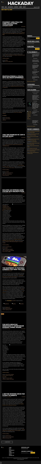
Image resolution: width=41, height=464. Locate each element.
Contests (16, 7)
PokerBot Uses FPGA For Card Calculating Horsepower (12, 23)
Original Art (11, 375)
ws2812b (9, 251)
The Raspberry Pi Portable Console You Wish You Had (13, 268)
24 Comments (23, 328)
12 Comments (23, 26)
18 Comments (35, 58)
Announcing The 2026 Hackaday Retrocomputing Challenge (35, 121)
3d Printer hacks (8, 435)
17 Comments (35, 124)
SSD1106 (12, 250)
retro (10, 309)
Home (2, 7)
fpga (9, 61)
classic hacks (8, 374)
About (24, 7)
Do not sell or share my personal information (22, 458)
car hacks (7, 171)
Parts (3, 376)
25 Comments (35, 79)
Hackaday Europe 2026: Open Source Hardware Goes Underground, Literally (35, 67)
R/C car (11, 172)
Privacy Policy (31, 457)
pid (5, 172)
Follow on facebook (28, 43)
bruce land (7, 61)
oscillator (7, 379)
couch (6, 118)
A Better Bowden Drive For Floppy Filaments (13, 394)
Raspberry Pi (8, 307)
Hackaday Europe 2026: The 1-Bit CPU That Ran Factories (35, 61)
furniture (8, 118)
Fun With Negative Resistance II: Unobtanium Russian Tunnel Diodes (13, 326)
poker (12, 61)
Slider (5, 376)
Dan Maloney (9, 396)
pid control (8, 172)
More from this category (31, 81)
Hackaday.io (10, 7)
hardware (7, 375)
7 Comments (23, 396)
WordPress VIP (22, 459)
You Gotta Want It (35, 92)
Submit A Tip (11, 452)
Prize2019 (11, 300)
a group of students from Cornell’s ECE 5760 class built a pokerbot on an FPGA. (13, 33)
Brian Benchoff (9, 270)
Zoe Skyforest (9, 26)
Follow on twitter (29, 43)
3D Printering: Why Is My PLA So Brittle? (35, 112)
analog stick (7, 249)
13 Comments (35, 93)
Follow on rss (32, 43)
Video (10, 451)
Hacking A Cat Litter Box (33, 148)
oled (10, 250)
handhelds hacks (8, 246)
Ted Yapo (8, 328)
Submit (20, 7)
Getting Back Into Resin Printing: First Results (35, 77)
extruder (9, 436)
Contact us (33, 43)
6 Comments (23, 192)
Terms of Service (35, 457)
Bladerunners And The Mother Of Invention (35, 72)
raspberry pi (7, 309)
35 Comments (23, 270)
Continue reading (6, 58)
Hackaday (21, 3)
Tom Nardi (8, 192)
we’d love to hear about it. (10, 167)
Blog (6, 7)
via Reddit (4, 115)
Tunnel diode (11, 379)
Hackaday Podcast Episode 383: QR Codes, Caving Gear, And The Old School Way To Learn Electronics (35, 97)
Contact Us (11, 455)
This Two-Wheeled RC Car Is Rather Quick (13, 135)
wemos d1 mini (4, 251)
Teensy (3, 175)
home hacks (8, 117)
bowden (6, 436)
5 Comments (35, 101)
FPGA (7, 60)
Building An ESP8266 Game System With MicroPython (13, 190)
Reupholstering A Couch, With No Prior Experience (13, 77)
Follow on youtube (30, 43)
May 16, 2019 (4, 26)
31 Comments (35, 74)
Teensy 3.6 (7, 175)
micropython (7, 250)
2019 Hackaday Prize (8, 308)
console (3, 309)
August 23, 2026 (37, 7)
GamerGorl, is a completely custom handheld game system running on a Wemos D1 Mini (6, 208)
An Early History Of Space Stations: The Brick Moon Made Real (35, 55)
